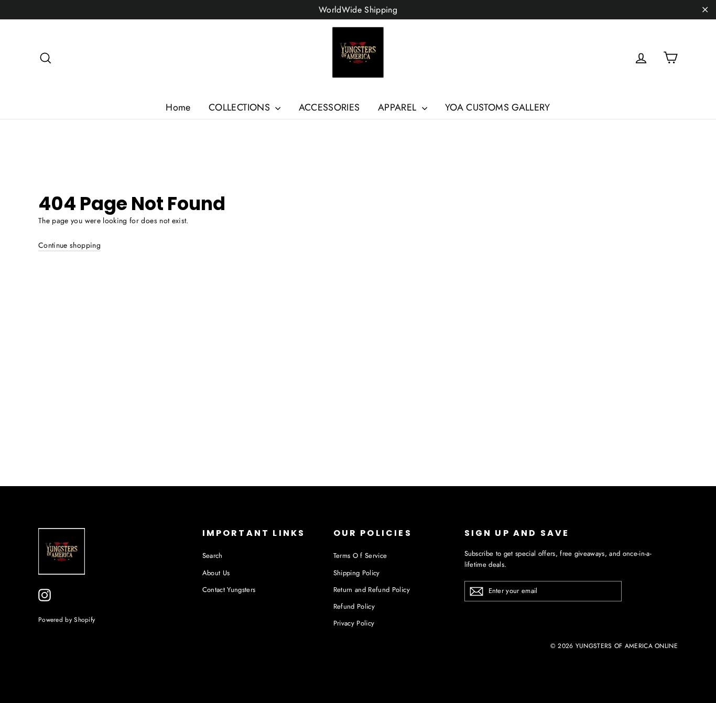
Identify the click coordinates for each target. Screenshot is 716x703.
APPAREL (398, 107)
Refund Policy (354, 606)
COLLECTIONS (241, 107)
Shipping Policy (356, 573)
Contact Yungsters (229, 590)
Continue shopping (69, 245)
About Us (216, 573)
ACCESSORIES (329, 107)
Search (212, 556)
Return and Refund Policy (371, 590)
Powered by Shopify (66, 619)
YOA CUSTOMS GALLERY (497, 107)
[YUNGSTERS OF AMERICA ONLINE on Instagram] (44, 595)
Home (178, 107)
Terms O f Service (360, 556)
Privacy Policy (354, 623)
